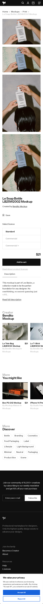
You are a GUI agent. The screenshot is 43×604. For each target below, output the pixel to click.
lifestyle (8, 446)
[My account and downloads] (28, 3)
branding (18, 435)
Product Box (10, 457)
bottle (7, 435)
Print (25, 11)
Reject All (21, 599)
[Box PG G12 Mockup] (15, 390)
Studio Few (38, 405)
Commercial (11, 238)
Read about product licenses (15, 269)
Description (9, 274)
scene (23, 457)
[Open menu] (39, 3)
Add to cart (21, 262)
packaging (33, 452)
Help (4, 565)
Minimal (7, 452)
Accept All (21, 592)
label (26, 441)
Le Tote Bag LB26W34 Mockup (11, 344)
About (5, 554)
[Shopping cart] (33, 3)
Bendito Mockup (20, 206)
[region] (21, 589)
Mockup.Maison (12, 405)
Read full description (11, 299)
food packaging (11, 441)
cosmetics (33, 435)
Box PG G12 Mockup (11, 402)
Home (5, 11)
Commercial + (12, 245)
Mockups (15, 11)
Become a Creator (10, 550)
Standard (10, 231)
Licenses (6, 569)
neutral (19, 452)
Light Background (25, 446)
